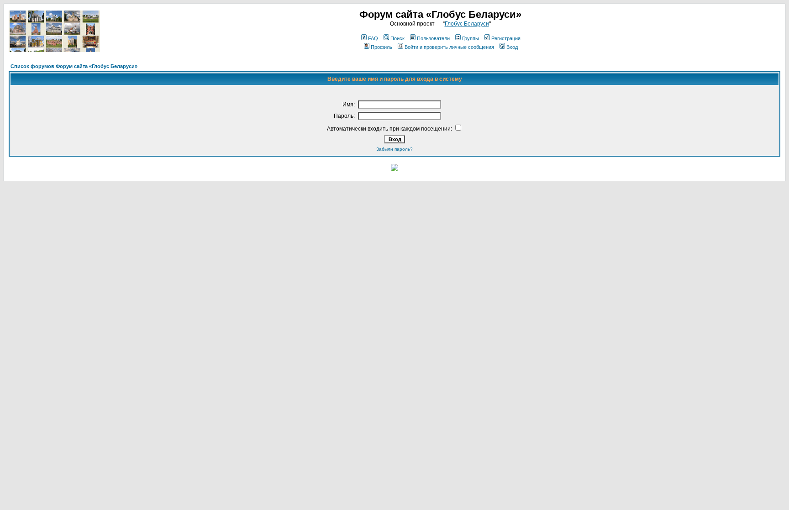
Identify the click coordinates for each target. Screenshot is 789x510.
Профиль (381, 47)
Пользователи (433, 38)
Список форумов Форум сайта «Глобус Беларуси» (74, 66)
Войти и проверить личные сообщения (449, 47)
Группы (470, 38)
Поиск (397, 38)
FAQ (373, 38)
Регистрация (506, 38)
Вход (512, 47)
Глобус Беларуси (467, 24)
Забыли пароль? (394, 149)
